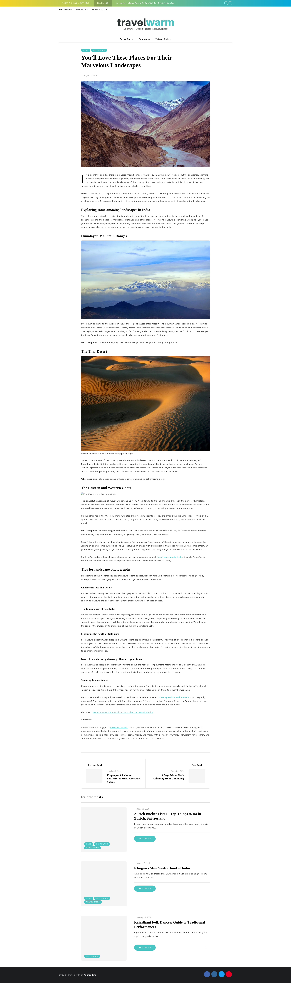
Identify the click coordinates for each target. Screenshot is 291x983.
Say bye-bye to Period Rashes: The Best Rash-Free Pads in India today (145, 3)
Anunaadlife (90, 975)
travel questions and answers (174, 697)
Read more (145, 839)
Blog (85, 50)
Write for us (65, 9)
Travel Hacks (93, 902)
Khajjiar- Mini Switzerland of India (162, 868)
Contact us (82, 9)
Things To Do (92, 848)
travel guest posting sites (170, 557)
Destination (99, 50)
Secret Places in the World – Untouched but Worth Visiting (123, 712)
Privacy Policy (99, 9)
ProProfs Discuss (118, 727)
